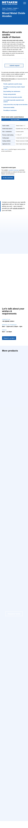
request (6, 149)
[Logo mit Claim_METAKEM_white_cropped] (11, 3)
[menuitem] (24, 3)
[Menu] (24, 3)
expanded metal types (13, 170)
